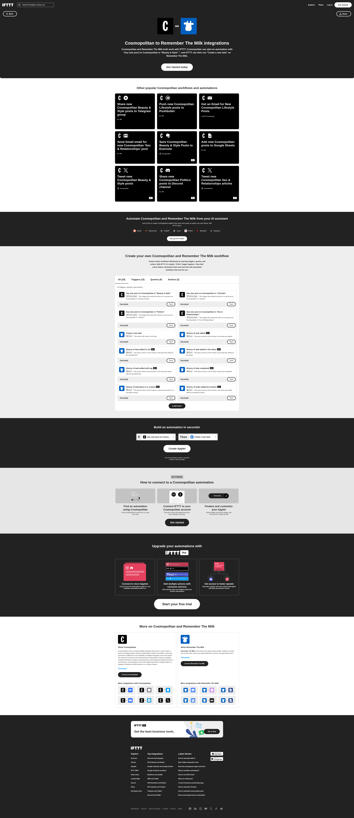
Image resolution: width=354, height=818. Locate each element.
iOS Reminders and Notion (156, 783)
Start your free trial (177, 604)
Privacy (173, 809)
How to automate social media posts (191, 791)
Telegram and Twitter (154, 791)
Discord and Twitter (154, 795)
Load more (177, 406)
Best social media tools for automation (191, 795)
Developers (135, 809)
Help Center (135, 774)
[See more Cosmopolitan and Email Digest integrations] (126, 690)
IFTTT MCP (135, 770)
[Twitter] (211, 808)
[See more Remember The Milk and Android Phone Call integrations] (189, 700)
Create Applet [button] (177, 448)
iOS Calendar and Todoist (156, 787)
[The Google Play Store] (217, 759)
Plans (321, 5)
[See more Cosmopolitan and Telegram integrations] (145, 700)
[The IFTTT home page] (7, 5)
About (180, 809)
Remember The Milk (182, 43)
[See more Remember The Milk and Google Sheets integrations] (227, 690)
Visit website (122, 668)
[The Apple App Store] (217, 754)
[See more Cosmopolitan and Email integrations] (126, 700)
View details (124, 304)
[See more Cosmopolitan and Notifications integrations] (164, 690)
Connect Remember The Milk (194, 663)
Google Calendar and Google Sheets (160, 766)
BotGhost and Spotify (155, 774)
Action (130, 336)
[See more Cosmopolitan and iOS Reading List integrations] (145, 690)
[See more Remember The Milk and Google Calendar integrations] (189, 690)
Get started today (177, 67)
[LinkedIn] (195, 808)
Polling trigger (132, 296)
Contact (165, 809)
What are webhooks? (185, 779)
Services (134, 758)
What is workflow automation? (188, 770)
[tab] (121, 280)
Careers (144, 809)
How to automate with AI (186, 758)
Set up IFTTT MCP (177, 239)
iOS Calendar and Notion (156, 762)
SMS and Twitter (153, 779)
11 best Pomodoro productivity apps (191, 783)
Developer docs (136, 791)
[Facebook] (190, 808)
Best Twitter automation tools (188, 762)
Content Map (135, 779)
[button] (177, 522)
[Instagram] (200, 808)
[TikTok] (216, 808)
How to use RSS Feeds (186, 774)
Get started (343, 5)
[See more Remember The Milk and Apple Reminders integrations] (208, 690)
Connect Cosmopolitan (130, 674)
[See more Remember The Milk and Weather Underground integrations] (208, 700)
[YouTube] (205, 808)
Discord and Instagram (155, 758)
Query (190, 336)
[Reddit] (221, 808)
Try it (171, 304)
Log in (330, 5)
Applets (133, 766)
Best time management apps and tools (191, 766)
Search (133, 783)
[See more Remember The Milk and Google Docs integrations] (227, 700)
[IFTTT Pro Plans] (208, 333)
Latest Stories (184, 754)
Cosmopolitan (139, 43)
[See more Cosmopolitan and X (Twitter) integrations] (164, 700)
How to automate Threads (187, 787)
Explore (311, 5)
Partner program (154, 809)
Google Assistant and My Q (156, 770)
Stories (133, 762)
